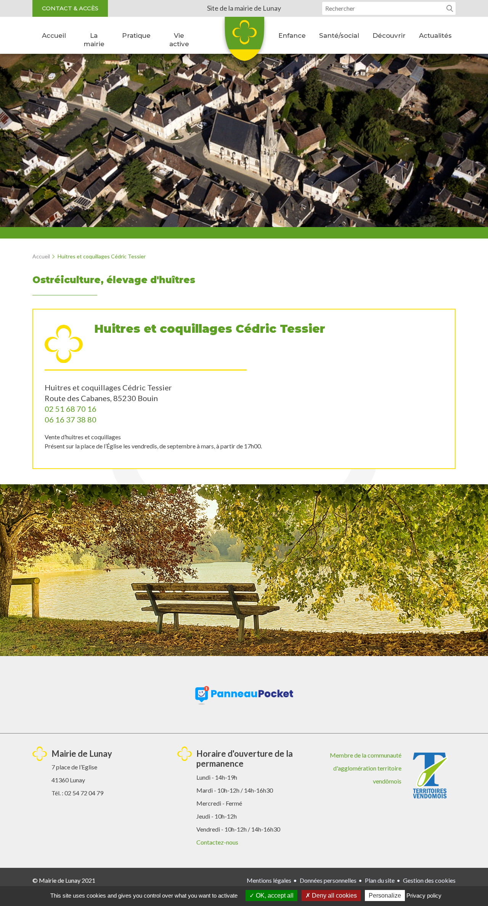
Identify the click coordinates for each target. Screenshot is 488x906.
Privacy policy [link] (423, 895)
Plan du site (380, 880)
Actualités (435, 35)
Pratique (136, 35)
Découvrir (389, 35)
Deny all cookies (333, 895)
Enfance (292, 35)
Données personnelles (328, 880)
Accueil (54, 35)
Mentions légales (269, 880)
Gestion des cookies (429, 880)
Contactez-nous (217, 842)
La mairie (93, 40)
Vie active (179, 40)
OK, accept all (274, 895)
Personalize (385, 895)
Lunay (244, 41)
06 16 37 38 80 (70, 419)
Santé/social (339, 35)
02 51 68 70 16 (70, 408)
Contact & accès (70, 8)
